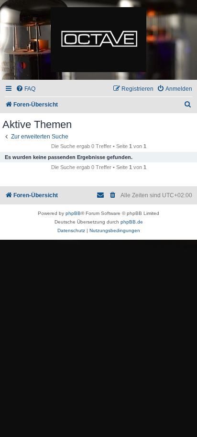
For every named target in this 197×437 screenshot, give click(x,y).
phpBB (73, 213)
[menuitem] (25, 89)
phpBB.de (131, 221)
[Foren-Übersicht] (98, 40)
